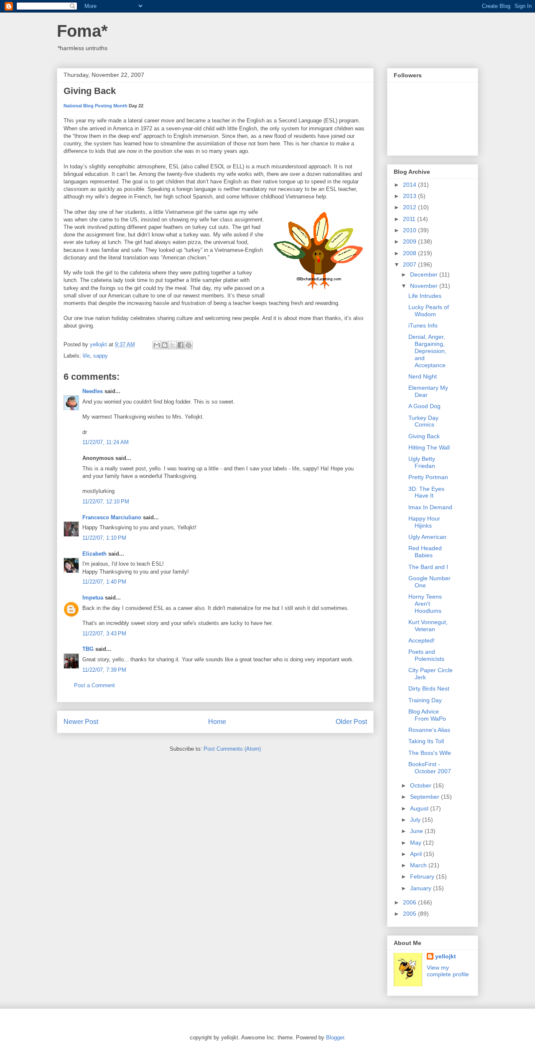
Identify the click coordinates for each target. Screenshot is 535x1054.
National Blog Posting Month (95, 105)
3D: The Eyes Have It (426, 492)
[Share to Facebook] (180, 345)
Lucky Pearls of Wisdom (428, 310)
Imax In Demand (430, 507)
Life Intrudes (424, 295)
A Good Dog (424, 406)
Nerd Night (422, 376)
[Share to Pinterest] (188, 345)
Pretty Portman (428, 477)
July (416, 819)
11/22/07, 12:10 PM (105, 501)
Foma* (82, 31)
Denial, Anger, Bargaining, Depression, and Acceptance (427, 350)
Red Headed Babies (425, 552)
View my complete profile (448, 971)
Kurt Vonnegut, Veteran (428, 625)
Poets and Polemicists (426, 655)
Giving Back (424, 436)
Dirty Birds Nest (428, 688)
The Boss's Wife (429, 752)
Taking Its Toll (426, 741)
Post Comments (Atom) (232, 749)
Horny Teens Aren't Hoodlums (425, 603)
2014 (410, 184)
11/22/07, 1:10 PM (104, 538)
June (417, 831)
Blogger (335, 1037)
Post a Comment (94, 685)
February (423, 876)
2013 (410, 196)
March (419, 865)
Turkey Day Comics (423, 421)
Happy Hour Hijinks (424, 522)
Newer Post (81, 721)
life (86, 356)
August (420, 808)
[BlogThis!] (164, 345)
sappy (100, 356)
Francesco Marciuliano (111, 517)
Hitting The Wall (429, 447)
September (425, 796)
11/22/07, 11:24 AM (105, 442)
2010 (410, 230)
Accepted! (421, 640)
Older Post (351, 721)
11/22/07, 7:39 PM (104, 670)
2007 (410, 264)
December (424, 274)
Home (217, 721)
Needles (92, 391)
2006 (410, 902)
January (421, 888)
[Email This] (157, 345)
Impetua (92, 597)
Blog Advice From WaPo (427, 715)
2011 (410, 219)
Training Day (425, 700)
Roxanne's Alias (429, 729)
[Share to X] (172, 345)
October (421, 785)
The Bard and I (428, 567)
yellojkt (445, 956)
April (416, 854)
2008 (410, 253)
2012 (410, 207)
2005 (410, 913)
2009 (410, 241)
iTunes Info (423, 325)
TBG (88, 649)
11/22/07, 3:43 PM (104, 633)
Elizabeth (94, 554)
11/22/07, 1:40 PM (104, 582)
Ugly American (427, 536)
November (424, 285)
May (416, 842)
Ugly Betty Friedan (421, 462)
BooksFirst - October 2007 (429, 768)
